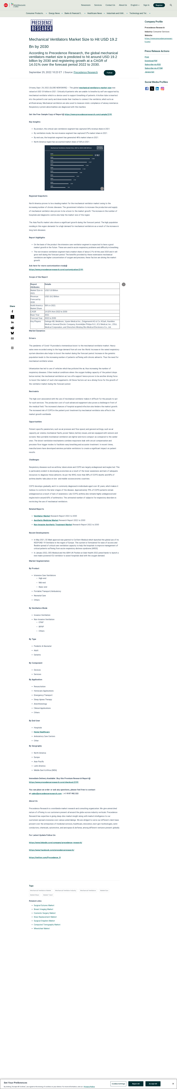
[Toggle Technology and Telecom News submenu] (150, 13)
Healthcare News (94, 13)
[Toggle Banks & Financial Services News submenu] (85, 13)
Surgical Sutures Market (44, 905)
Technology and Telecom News (138, 13)
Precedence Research (86, 72)
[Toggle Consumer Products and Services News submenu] (46, 13)
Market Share (34, 895)
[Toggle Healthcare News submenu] (104, 13)
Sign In (146, 5)
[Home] (15, 5)
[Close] (173, 1083)
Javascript (149, 72)
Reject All (136, 1084)
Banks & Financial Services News (74, 13)
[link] (85, 5)
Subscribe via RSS (153, 64)
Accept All (153, 1084)
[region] (88, 1084)
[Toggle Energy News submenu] (62, 13)
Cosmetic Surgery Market (45, 913)
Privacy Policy (89, 1086)
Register (159, 5)
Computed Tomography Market (47, 925)
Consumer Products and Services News (35, 13)
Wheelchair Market (42, 928)
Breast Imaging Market (43, 909)
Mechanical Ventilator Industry (65, 890)
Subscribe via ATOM (154, 68)
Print (147, 57)
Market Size (104, 890)
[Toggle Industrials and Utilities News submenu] (127, 13)
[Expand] (102, 188)
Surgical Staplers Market (44, 921)
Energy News (54, 13)
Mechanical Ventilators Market (40, 890)
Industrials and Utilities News (116, 13)
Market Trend (47, 895)
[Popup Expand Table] (123, 284)
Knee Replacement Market (45, 917)
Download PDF (151, 61)
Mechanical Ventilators (88, 890)
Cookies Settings (118, 1084)
